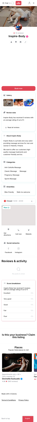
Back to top (6, 418)
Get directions (7, 234)
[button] (33, 3)
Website (28, 234)
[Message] (20, 42)
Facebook (8, 252)
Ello (18, 3)
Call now (18, 234)
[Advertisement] (18, 63)
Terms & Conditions (9, 400)
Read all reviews (13, 127)
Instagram (18, 252)
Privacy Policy (23, 400)
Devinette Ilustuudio (11, 379)
